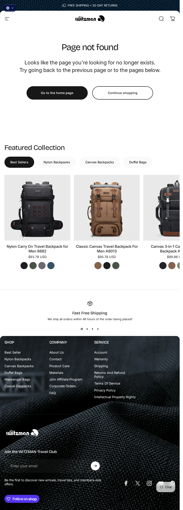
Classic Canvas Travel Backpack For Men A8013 (107, 249)
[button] (10, 8)
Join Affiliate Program (65, 379)
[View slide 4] (98, 329)
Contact (55, 359)
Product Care (59, 366)
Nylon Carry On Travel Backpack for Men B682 (37, 249)
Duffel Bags (13, 373)
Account (100, 352)
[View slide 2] (87, 329)
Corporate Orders (62, 386)
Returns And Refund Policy (109, 375)
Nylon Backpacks (17, 359)
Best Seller (12, 352)
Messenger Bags (17, 379)
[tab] (19, 162)
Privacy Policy (105, 390)
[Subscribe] (95, 465)
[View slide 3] (92, 329)
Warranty (101, 359)
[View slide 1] (82, 329)
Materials (56, 373)
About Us (56, 352)
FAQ (52, 393)
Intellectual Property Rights (115, 397)
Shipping (101, 366)
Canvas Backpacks (19, 366)
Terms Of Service (107, 383)
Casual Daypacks (17, 386)
